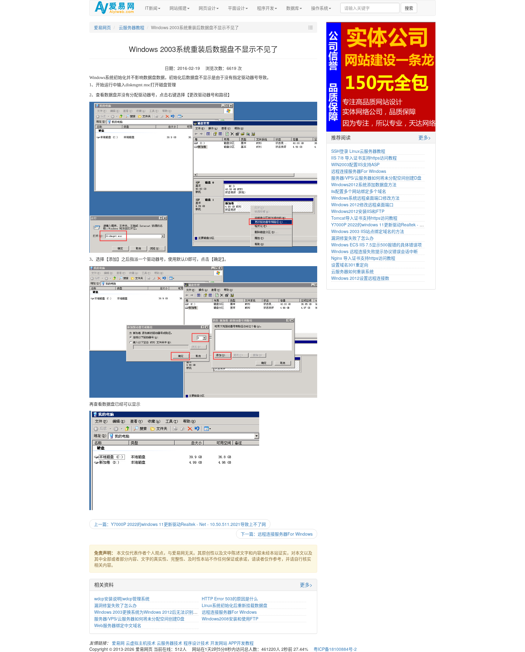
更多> (306, 585)
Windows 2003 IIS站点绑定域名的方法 (367, 231)
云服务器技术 (170, 643)
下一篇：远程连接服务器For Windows (277, 534)
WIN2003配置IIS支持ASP (355, 164)
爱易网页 (102, 27)
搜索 (409, 8)
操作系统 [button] (319, 8)
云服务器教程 (131, 27)
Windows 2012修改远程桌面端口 (362, 204)
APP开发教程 (241, 643)
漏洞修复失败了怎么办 (115, 605)
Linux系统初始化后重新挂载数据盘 (234, 605)
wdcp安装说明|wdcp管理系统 (121, 598)
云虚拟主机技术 (141, 643)
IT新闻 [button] (151, 8)
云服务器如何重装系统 (352, 271)
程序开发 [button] (265, 8)
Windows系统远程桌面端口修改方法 (365, 198)
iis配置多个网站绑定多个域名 (358, 191)
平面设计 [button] (236, 8)
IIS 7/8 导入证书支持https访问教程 (364, 158)
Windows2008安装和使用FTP (230, 619)
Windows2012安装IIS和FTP (357, 211)
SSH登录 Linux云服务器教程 (358, 151)
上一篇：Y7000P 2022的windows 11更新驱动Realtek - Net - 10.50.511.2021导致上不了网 (180, 524)
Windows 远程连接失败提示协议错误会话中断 (374, 251)
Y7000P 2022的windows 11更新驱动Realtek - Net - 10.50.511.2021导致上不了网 (408, 224)
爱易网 (119, 643)
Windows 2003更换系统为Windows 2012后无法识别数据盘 (150, 612)
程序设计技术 (197, 643)
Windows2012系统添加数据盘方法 (363, 184)
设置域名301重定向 (349, 265)
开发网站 (219, 643)
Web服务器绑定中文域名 (117, 625)
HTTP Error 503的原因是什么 (230, 598)
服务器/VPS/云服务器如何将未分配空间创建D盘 (139, 619)
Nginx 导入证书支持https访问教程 (363, 258)
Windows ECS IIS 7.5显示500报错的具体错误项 (376, 245)
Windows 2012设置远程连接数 (360, 278)
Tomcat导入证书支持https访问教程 (364, 218)
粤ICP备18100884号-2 (335, 649)
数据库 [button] (292, 8)
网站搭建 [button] (178, 8)
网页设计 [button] (207, 8)
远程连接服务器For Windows (229, 612)
